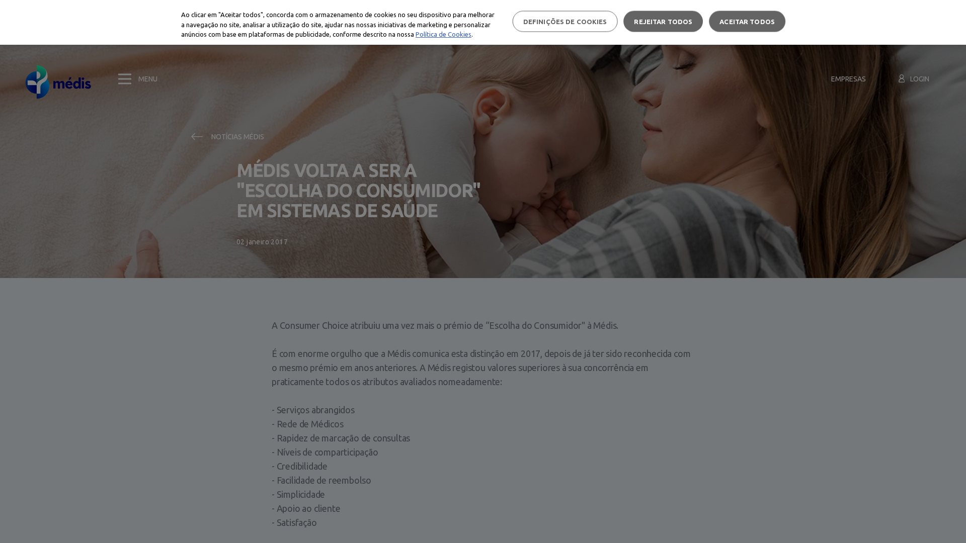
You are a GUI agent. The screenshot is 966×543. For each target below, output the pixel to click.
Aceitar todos (747, 21)
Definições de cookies (565, 21)
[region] (483, 22)
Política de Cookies (443, 34)
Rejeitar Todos (663, 21)
